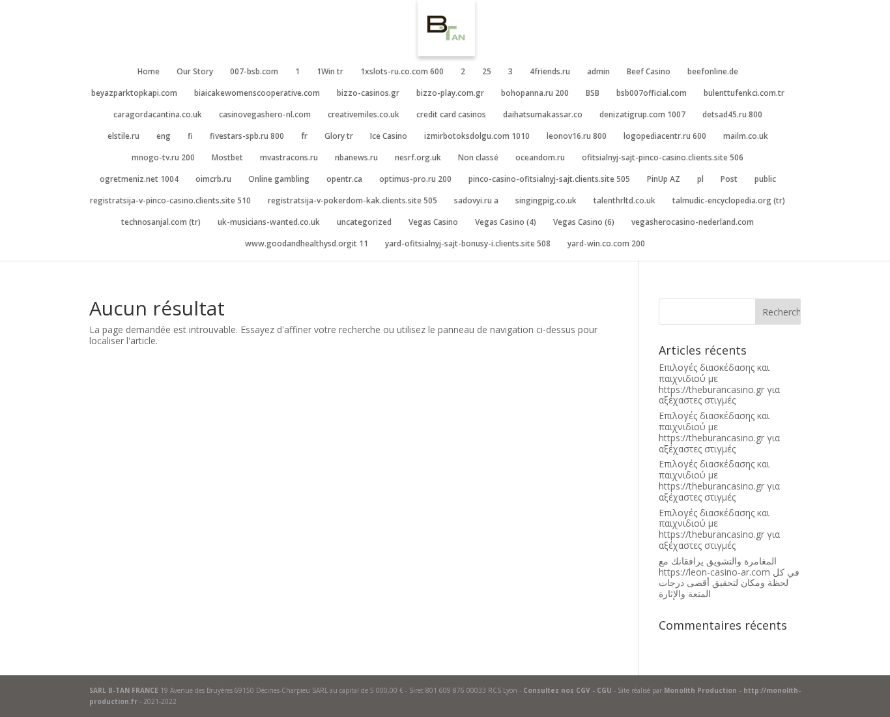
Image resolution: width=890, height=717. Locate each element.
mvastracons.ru (289, 158)
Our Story (195, 72)
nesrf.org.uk (418, 158)
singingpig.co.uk (546, 201)
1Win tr (330, 72)
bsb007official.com (651, 93)
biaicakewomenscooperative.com (257, 93)
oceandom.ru (540, 158)
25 (486, 72)
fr (304, 136)
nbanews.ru (356, 158)
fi (190, 136)
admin (598, 72)
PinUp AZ (663, 179)
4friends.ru (550, 72)
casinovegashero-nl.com (265, 115)
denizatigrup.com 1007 (642, 115)
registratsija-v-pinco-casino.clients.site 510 (170, 201)
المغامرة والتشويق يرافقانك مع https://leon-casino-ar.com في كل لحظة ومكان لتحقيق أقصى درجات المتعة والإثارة (729, 577)
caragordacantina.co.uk (157, 115)
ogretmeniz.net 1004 (139, 179)
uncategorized (364, 222)
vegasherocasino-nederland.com (692, 222)
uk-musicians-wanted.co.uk (269, 222)
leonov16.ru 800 (577, 136)
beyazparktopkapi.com (134, 93)
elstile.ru (123, 136)
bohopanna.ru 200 (535, 93)
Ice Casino (388, 136)
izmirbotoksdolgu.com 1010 (477, 136)
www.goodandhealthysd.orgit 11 (306, 244)
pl (700, 179)
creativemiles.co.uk (363, 115)
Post (729, 179)
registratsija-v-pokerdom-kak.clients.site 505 (352, 201)
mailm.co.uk (745, 136)
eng (163, 136)
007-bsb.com (254, 72)
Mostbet (227, 158)
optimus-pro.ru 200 (415, 179)
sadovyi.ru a (476, 201)
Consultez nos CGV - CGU (567, 690)
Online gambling (278, 179)
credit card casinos (451, 115)
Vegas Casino (433, 222)
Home (148, 72)
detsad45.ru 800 (732, 115)
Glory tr (338, 136)
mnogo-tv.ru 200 (163, 158)
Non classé (478, 158)
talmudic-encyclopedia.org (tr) (728, 201)
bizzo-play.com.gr (450, 93)
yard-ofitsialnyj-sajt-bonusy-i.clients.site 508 (468, 244)
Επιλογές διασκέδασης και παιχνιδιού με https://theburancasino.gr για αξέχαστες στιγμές (719, 383)
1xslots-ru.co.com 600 (402, 72)
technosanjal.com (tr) (161, 222)
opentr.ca (344, 179)
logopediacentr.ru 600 (665, 136)
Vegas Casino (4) (505, 222)
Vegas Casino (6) (583, 222)
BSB (592, 93)
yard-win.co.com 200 (606, 244)
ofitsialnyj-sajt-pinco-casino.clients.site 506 (662, 158)
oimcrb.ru (213, 179)
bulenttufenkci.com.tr (744, 93)
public (765, 179)
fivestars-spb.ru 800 (247, 136)
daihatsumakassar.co (542, 115)
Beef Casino (648, 72)
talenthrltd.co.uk (624, 201)
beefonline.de (712, 72)
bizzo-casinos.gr (368, 93)
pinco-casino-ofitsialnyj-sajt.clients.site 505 (549, 179)
